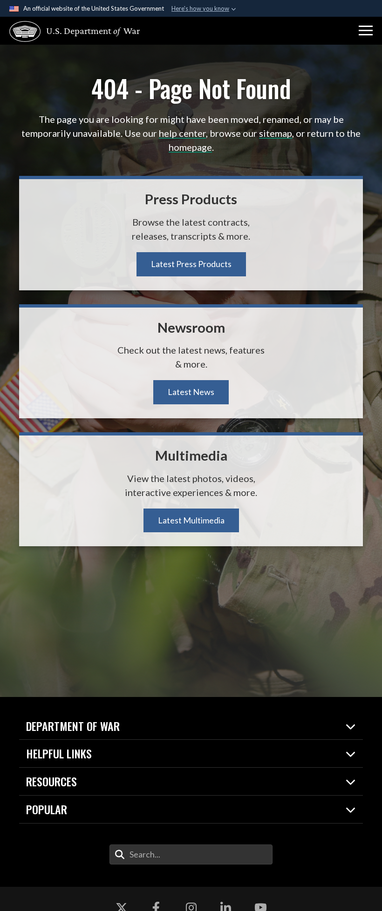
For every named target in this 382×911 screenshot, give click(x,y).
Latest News (191, 392)
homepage (190, 147)
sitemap (275, 133)
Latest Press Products (191, 264)
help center (182, 133)
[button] (366, 31)
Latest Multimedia (191, 520)
